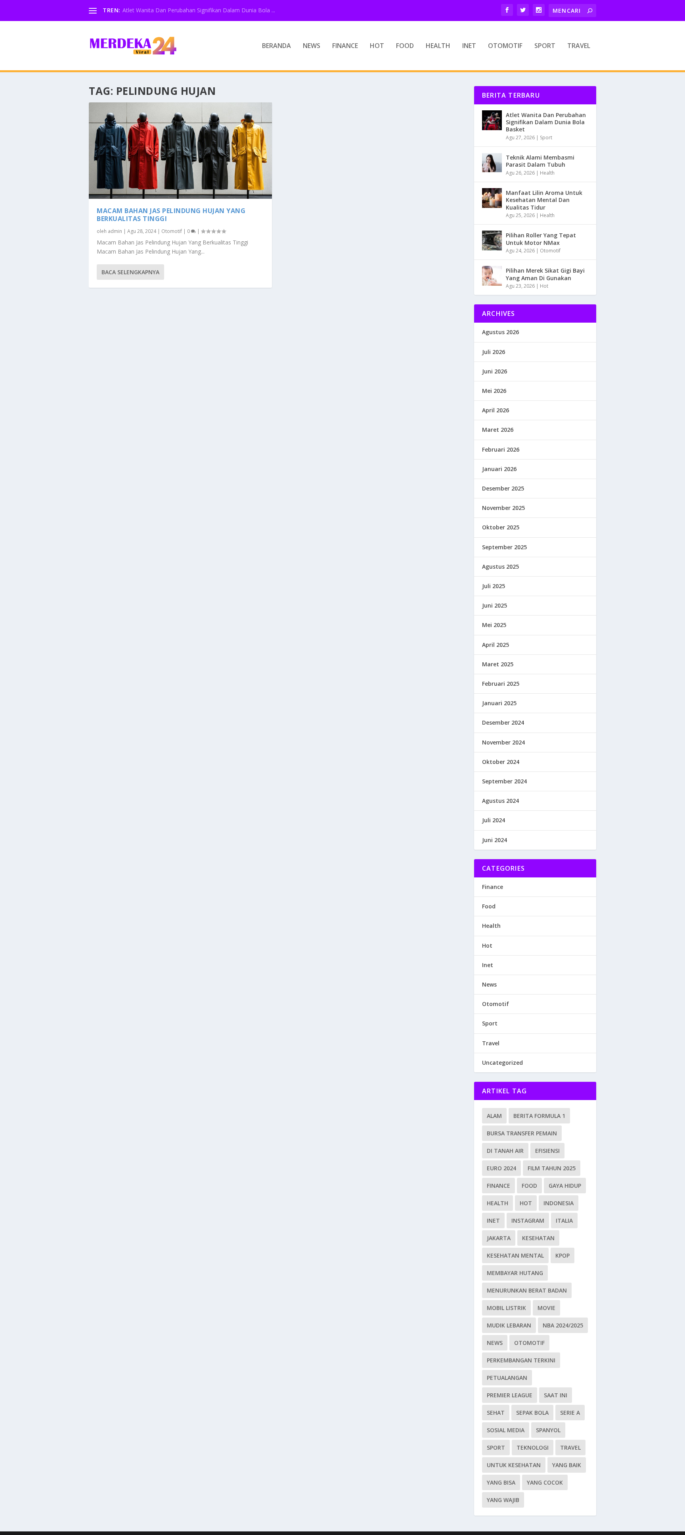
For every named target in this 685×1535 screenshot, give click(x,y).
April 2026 (495, 410)
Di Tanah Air (505, 1150)
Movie (546, 1308)
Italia (564, 1220)
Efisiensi (547, 1150)
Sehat (496, 1412)
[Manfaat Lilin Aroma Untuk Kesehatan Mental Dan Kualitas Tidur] (492, 198)
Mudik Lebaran (509, 1325)
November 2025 (503, 508)
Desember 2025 (503, 488)
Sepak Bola (532, 1412)
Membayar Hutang (515, 1273)
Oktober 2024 (500, 762)
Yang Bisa (501, 1482)
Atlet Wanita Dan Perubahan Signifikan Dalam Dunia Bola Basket (546, 122)
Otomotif (505, 46)
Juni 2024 (494, 840)
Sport (544, 46)
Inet (469, 46)
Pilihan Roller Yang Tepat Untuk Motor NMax (541, 238)
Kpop (562, 1255)
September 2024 (504, 781)
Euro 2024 (501, 1168)
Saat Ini (555, 1395)
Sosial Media (505, 1430)
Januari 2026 (499, 469)
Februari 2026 (500, 449)
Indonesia (558, 1203)
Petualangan (507, 1377)
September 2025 (504, 547)
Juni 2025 (494, 605)
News (311, 46)
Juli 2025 (493, 586)
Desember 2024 (503, 722)
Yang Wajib (503, 1500)
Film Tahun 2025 (552, 1168)
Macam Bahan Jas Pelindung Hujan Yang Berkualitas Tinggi (171, 214)
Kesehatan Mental (515, 1255)
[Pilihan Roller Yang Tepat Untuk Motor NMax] (492, 240)
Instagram (527, 1220)
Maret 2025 (497, 664)
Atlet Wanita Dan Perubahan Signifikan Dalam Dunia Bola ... (198, 10)
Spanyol (548, 1430)
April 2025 (495, 644)
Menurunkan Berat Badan (527, 1290)
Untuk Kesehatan (514, 1465)
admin (115, 231)
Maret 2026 (497, 429)
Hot (377, 46)
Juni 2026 (494, 371)
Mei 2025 (494, 625)
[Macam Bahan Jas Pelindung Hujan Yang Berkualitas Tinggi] (180, 150)
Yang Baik (566, 1465)
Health (438, 46)
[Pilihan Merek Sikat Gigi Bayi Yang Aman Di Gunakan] (492, 276)
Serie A (570, 1412)
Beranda (276, 46)
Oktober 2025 (500, 527)
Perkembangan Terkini (521, 1360)
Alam (494, 1116)
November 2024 (503, 742)
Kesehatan (538, 1238)
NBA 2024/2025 (563, 1325)
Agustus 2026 (500, 332)
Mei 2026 (494, 390)
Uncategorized (502, 1062)
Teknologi (533, 1447)
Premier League (509, 1395)
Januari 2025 (499, 703)
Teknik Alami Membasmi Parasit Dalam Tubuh (540, 161)
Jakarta (499, 1238)
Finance (345, 46)
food (529, 1185)
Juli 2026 (493, 352)
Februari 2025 (500, 683)
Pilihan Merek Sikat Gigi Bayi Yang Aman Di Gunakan (545, 274)
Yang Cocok (545, 1482)
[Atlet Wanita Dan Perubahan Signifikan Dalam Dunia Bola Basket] (492, 120)
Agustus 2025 (500, 566)
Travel (578, 46)
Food (405, 46)
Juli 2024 (493, 820)
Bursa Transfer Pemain (522, 1133)
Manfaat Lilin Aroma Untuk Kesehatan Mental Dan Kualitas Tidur (544, 200)
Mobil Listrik (506, 1308)
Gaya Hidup (565, 1185)
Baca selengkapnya (130, 272)
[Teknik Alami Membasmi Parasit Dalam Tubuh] (492, 163)
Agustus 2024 (500, 800)
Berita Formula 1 (539, 1116)
